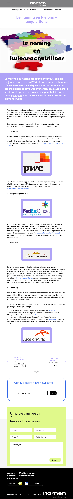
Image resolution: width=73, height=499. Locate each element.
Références (12, 479)
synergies (16, 95)
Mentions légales (27, 473)
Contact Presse (26, 476)
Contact (37, 483)
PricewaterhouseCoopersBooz (18, 188)
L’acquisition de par (49, 233)
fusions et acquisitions (34, 79)
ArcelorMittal (53, 319)
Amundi (37, 315)
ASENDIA (52, 310)
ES (27, 494)
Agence (11, 473)
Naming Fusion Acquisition (23, 10)
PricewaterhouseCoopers (50, 143)
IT (23, 494)
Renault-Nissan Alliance (24, 278)
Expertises (12, 476)
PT (30, 494)
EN (16, 494)
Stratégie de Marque (52, 10)
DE (20, 494)
